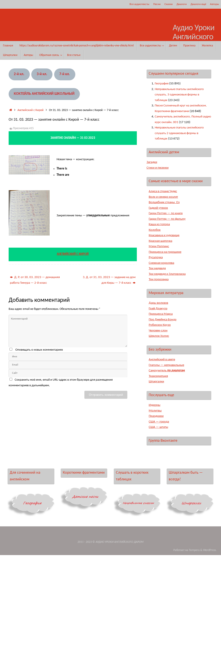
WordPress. (210, 550)
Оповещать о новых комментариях (39, 349)
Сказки (168, 4)
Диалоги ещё (198, 4)
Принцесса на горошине (165, 252)
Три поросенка (159, 279)
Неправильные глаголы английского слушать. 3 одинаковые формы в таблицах (179, 95)
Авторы (214, 4)
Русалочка (156, 257)
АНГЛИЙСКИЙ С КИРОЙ (73, 254)
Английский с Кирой (30, 110)
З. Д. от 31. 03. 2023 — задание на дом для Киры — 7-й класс (109, 280)
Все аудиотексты (139, 4)
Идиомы (154, 405)
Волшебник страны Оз (164, 202)
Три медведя (157, 268)
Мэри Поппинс (159, 246)
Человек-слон (158, 330)
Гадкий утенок (158, 208)
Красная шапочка (160, 241)
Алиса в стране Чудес (163, 191)
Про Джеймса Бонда (162, 319)
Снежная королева (161, 263)
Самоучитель (167, 370)
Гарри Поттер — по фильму (167, 219)
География (162, 83)
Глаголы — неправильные (166, 365)
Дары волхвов (158, 303)
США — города (159, 421)
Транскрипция (158, 376)
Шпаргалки (156, 381)
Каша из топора (159, 224)
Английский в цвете (162, 359)
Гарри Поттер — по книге (166, 213)
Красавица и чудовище (164, 235)
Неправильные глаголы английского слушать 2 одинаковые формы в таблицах (179, 133)
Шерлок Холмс (159, 336)
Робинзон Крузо (160, 325)
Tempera (194, 550)
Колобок (155, 230)
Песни (157, 4)
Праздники (156, 416)
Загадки (152, 162)
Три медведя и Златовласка (167, 274)
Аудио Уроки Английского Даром (193, 37)
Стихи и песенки (158, 167)
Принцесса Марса (161, 314)
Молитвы (155, 410)
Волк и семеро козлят (163, 197)
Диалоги (182, 4)
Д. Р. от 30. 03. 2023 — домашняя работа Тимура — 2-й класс (35, 280)
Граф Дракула (158, 308)
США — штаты (158, 427)
